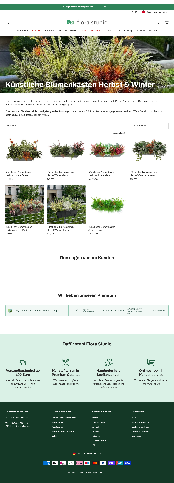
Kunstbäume (57, 427)
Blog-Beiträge (125, 30)
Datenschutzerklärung (141, 431)
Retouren (96, 436)
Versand (95, 427)
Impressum (136, 436)
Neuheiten (49, 30)
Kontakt (95, 418)
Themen (109, 30)
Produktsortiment (68, 30)
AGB (134, 418)
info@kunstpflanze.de (21, 426)
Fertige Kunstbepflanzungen (64, 418)
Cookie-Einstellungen (141, 427)
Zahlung (95, 431)
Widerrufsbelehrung (140, 422)
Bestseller (22, 30)
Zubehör (55, 436)
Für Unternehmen (99, 440)
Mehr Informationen (159, 310)
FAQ (94, 445)
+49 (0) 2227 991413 (19, 423)
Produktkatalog (98, 422)
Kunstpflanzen (58, 422)
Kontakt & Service (147, 30)
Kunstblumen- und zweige (63, 431)
